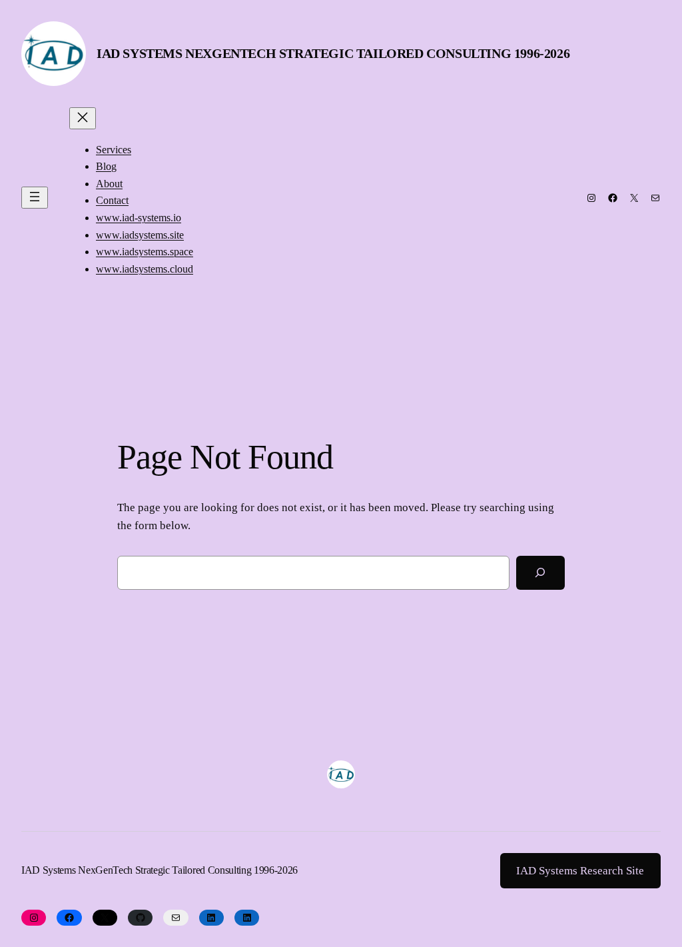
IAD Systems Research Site (580, 870)
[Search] (540, 573)
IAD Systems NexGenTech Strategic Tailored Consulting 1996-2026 (333, 53)
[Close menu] (82, 118)
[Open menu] (34, 198)
